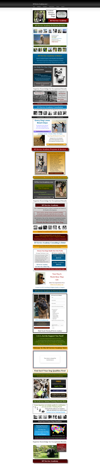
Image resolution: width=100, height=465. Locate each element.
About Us (58, 6)
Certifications (39, 6)
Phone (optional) (54, 303)
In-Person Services (51, 6)
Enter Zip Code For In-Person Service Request (57, 306)
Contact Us (62, 6)
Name (52, 297)
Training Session (55, 310)
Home (34, 6)
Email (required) (54, 300)
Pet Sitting (54, 312)
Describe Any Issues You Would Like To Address (58, 320)
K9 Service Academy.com (40, 4)
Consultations (45, 6)
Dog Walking (54, 311)
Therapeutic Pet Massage (56, 313)
